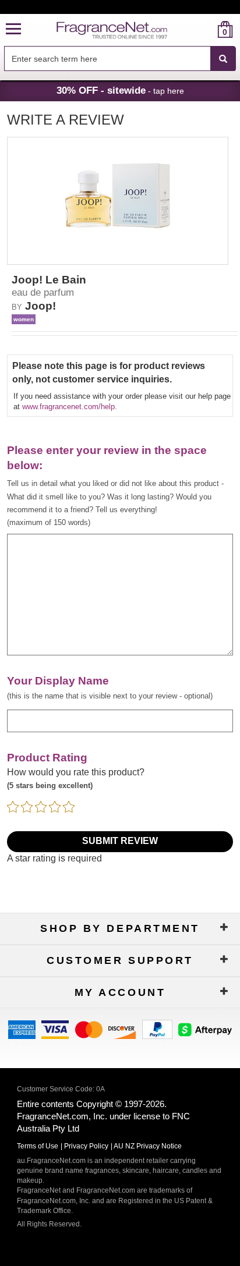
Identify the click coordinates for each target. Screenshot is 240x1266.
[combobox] (120, 59)
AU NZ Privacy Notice (148, 1146)
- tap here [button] (120, 90)
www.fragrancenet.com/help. (69, 406)
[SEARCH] (223, 59)
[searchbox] (107, 58)
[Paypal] (157, 1028)
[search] (206, 29)
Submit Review (120, 841)
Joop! (40, 306)
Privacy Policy (86, 1146)
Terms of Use (37, 1146)
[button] (13, 29)
